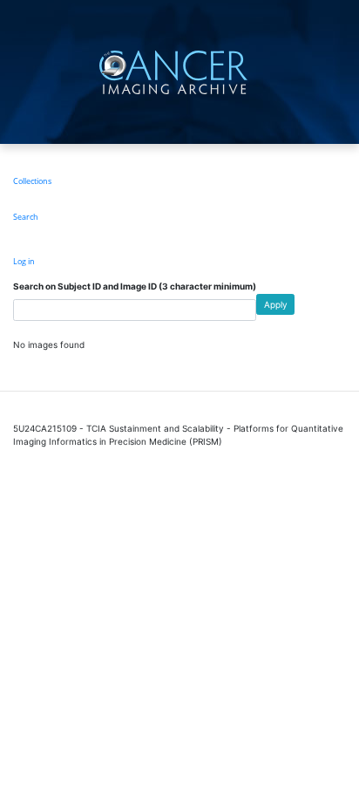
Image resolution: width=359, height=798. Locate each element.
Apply (276, 304)
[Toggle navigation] (343, 72)
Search (25, 216)
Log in (24, 261)
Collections (32, 181)
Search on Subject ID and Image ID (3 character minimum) (134, 286)
